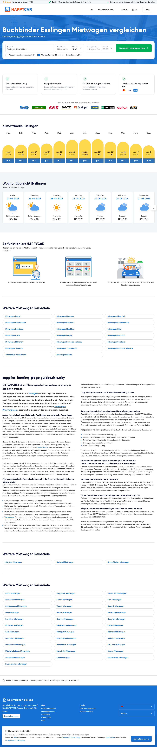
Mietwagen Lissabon (65, 316)
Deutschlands (42, 447)
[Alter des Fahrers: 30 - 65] (38, 55)
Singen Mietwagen (115, 651)
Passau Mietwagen (64, 612)
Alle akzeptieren (141, 738)
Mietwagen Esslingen (60, 680)
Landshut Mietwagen (14, 619)
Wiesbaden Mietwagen (15, 599)
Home (8, 680)
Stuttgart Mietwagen (65, 631)
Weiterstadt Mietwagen (15, 657)
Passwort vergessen (87, 708)
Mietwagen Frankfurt (65, 322)
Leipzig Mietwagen (115, 625)
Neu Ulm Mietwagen (116, 644)
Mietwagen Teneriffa (14, 348)
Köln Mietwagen (12, 631)
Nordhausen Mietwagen (15, 644)
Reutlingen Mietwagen (66, 638)
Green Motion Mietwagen (118, 562)
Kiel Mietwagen (63, 657)
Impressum (45, 714)
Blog (43, 705)
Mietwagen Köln (114, 329)
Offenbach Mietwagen (14, 638)
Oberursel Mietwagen (116, 631)
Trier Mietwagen (114, 599)
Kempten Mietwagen (116, 619)
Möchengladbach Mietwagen (17, 651)
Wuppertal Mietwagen (66, 593)
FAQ (92, 9)
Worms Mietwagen (64, 606)
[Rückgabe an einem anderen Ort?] (6, 55)
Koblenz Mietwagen (65, 619)
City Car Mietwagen (13, 562)
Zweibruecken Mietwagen (16, 664)
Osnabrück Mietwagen (117, 593)
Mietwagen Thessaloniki (67, 348)
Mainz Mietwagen (12, 593)
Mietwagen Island (12, 316)
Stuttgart (33, 393)
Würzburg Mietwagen (117, 612)
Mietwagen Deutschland (15, 322)
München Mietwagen (14, 625)
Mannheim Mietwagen (66, 651)
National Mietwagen (65, 562)
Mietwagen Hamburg (14, 329)
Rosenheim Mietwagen (66, 644)
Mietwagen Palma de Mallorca (69, 342)
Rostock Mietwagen (116, 606)
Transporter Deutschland (15, 354)
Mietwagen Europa (20, 680)
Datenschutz (46, 717)
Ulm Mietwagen (12, 612)
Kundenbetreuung (105, 9)
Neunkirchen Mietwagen (118, 657)
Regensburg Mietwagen (67, 625)
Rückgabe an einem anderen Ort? (21, 55)
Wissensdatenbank (48, 708)
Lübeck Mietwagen (64, 599)
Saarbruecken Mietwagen (16, 606)
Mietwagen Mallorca (116, 335)
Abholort (10, 47)
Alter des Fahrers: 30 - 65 (50, 55)
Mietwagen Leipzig (64, 335)
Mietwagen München (14, 342)
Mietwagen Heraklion (65, 329)
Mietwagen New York (116, 316)
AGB (43, 720)
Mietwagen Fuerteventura (118, 322)
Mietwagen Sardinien (116, 342)
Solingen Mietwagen (116, 638)
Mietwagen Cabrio (64, 354)
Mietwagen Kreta (12, 335)
